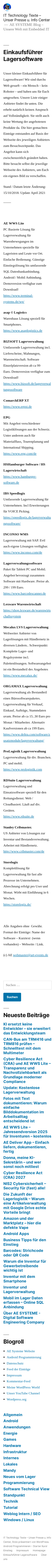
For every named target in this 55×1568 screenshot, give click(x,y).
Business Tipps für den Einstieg (24, 1242)
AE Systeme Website (21, 1351)
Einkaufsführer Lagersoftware (20, 1554)
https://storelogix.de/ (17, 904)
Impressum (14, 1375)
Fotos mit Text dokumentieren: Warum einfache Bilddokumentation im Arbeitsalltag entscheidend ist (25, 1109)
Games (9, 1439)
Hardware (12, 1445)
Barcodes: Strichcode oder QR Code (23, 1252)
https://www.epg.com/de (20, 453)
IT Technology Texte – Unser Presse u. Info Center (26, 17)
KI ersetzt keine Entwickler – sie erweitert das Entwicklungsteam (27, 1028)
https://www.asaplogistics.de (22, 330)
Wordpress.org (16, 1399)
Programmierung (19, 1482)
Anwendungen (16, 1427)
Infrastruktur (15, 1452)
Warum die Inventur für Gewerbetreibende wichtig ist (24, 1266)
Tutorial (10, 1507)
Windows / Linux (18, 1520)
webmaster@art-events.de (30, 955)
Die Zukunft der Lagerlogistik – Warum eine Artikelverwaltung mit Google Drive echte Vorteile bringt (24, 1203)
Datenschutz (15, 1363)
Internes (11, 1458)
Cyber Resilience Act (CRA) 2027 (22, 1175)
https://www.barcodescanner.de (24, 593)
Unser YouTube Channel (23, 1393)
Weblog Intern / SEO (22, 1513)
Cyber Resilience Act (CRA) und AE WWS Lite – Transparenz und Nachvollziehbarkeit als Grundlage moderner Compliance (27, 1070)
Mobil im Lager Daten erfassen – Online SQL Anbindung (23, 1302)
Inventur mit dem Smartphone (19, 1278)
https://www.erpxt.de (17, 406)
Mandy (9, 1470)
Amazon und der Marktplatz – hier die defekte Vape (22, 1223)
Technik (10, 1501)
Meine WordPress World (23, 1387)
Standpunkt (14, 1495)
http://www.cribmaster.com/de (23, 851)
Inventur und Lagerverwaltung (19, 1289)
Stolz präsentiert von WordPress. (30, 1541)
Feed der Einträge (18, 1369)
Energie (10, 1433)
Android (10, 1421)
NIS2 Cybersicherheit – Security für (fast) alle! (24, 1185)
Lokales (10, 1464)
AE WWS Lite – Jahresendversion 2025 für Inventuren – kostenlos (27, 1131)
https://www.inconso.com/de (22, 552)
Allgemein (12, 1414)
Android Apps (16, 1233)
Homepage (39, 1550)
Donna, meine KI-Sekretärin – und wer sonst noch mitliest (22, 1162)
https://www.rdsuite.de (18, 816)
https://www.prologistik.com (22, 769)
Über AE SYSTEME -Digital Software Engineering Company (23, 1317)
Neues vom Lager (19, 1476)
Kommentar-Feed (18, 1381)
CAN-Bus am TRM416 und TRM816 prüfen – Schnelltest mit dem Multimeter (27, 1046)
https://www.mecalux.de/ (20, 675)
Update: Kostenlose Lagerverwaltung (21, 1089)
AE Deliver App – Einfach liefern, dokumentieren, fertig (26, 1147)
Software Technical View (26, 1489)
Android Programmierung (24, 1357)
